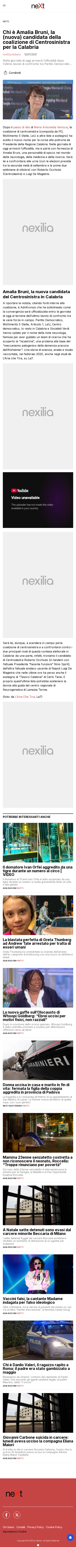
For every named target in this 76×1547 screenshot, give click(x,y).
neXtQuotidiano (12, 54)
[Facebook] (4, 1512)
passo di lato (21, 127)
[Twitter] (14, 1512)
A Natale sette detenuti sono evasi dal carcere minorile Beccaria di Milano (37, 1231)
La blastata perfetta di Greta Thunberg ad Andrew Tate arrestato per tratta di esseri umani (37, 943)
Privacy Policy (35, 1527)
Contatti (20, 1527)
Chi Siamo (8, 1527)
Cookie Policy (54, 1527)
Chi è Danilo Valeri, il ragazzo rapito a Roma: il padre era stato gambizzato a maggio (36, 1368)
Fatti (6, 21)
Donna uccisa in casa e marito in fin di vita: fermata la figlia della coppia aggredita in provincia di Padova (36, 1088)
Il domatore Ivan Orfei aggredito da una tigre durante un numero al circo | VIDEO (37, 870)
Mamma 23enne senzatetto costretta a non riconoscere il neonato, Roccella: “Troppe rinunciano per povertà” (37, 1161)
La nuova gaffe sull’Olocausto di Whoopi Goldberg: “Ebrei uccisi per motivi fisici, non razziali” (34, 1016)
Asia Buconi (9, 888)
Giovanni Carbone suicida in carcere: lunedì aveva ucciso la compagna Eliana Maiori (38, 1441)
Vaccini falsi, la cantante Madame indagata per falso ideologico (33, 1300)
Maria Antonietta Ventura (51, 127)
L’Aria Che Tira (25, 696)
